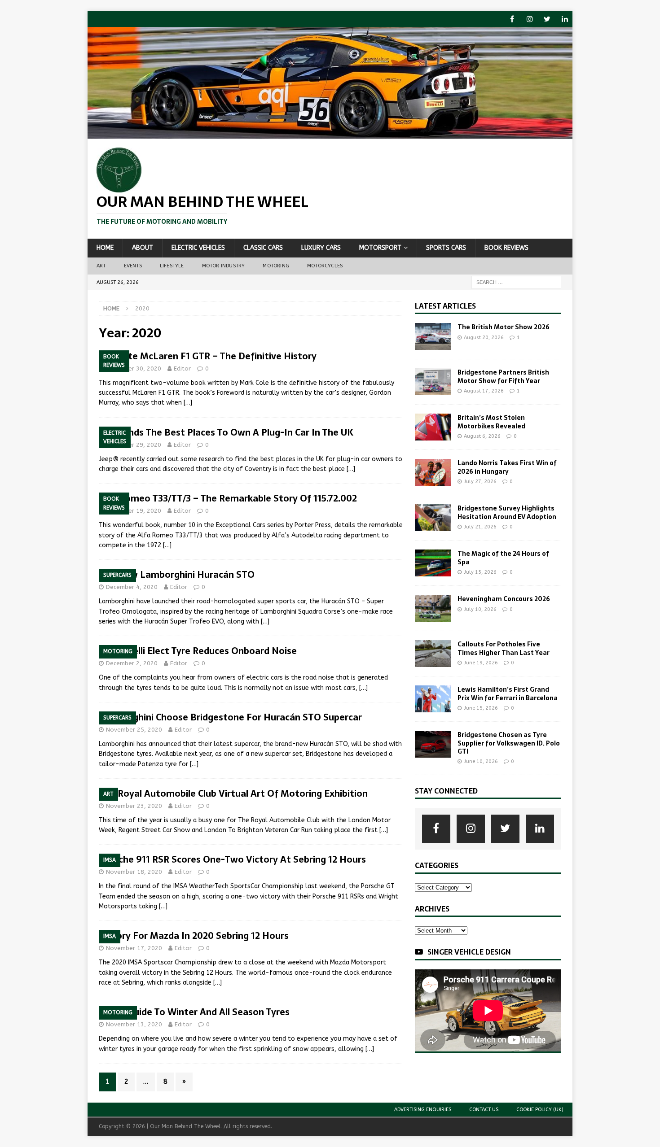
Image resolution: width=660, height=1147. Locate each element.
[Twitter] (547, 19)
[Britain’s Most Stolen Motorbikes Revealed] (433, 427)
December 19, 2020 (133, 510)
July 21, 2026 (480, 527)
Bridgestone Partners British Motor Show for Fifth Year (503, 376)
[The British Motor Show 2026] (433, 336)
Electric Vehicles (198, 248)
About (142, 248)
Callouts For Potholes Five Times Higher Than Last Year (504, 648)
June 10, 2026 (481, 761)
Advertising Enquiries (422, 1109)
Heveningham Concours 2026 (504, 599)
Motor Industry (223, 266)
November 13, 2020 (134, 1024)
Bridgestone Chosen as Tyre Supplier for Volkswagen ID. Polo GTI (509, 743)
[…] (188, 402)
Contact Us (483, 1109)
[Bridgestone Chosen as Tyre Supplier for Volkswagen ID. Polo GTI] (433, 744)
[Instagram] (529, 19)
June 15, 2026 (481, 708)
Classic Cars (263, 248)
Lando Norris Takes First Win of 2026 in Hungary (507, 467)
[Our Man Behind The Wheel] (330, 133)
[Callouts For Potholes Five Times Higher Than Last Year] (433, 653)
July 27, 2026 (480, 481)
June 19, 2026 (481, 663)
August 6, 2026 (482, 436)
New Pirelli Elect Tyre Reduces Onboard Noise (198, 651)
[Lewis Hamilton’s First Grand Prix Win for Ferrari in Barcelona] (433, 698)
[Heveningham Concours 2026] (433, 608)
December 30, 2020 (133, 368)
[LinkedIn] (564, 19)
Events (133, 266)
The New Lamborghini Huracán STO (177, 574)
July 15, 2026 (480, 572)
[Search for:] (516, 282)
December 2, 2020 (132, 663)
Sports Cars (446, 248)
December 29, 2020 (133, 444)
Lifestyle (172, 266)
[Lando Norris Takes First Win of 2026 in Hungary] (433, 472)
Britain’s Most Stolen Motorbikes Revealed (491, 422)
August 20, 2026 (484, 337)
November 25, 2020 (134, 729)
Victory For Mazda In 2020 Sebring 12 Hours (194, 936)
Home (105, 248)
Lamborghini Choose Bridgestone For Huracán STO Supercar (230, 717)
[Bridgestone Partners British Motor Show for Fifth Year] (433, 381)
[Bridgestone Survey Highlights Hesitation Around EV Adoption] (433, 517)
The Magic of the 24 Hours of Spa (503, 558)
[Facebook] (512, 19)
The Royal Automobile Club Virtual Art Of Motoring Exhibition (233, 793)
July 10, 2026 (480, 609)
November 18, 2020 (134, 871)
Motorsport (380, 248)
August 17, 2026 (484, 391)
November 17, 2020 (134, 948)
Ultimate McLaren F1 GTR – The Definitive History (208, 356)
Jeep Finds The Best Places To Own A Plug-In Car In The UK (226, 432)
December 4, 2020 (132, 587)
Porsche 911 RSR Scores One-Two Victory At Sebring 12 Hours (232, 859)
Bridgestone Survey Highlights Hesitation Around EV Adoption (507, 512)
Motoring (276, 266)
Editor (182, 368)
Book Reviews (506, 248)
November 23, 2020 (134, 805)
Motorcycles (325, 266)
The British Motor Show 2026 (504, 327)
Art (101, 266)
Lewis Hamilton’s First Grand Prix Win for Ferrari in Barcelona (508, 693)
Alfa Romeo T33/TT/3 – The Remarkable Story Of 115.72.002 (228, 498)
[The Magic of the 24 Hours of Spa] (433, 563)
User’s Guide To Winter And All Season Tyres (194, 1012)
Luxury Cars (321, 248)
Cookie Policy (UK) (539, 1109)
